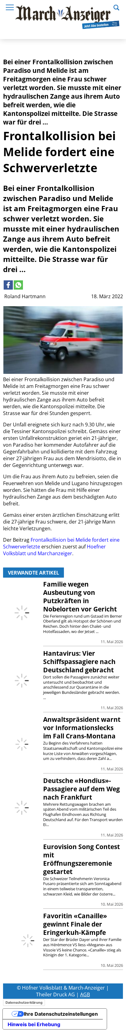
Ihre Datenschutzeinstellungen (61, 1014)
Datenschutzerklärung (24, 1002)
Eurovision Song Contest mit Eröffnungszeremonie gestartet (81, 859)
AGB (85, 994)
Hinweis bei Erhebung (34, 1024)
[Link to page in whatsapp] (18, 285)
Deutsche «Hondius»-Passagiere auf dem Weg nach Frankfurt (81, 788)
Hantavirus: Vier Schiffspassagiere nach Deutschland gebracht (79, 661)
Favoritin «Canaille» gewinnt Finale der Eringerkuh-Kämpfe (75, 924)
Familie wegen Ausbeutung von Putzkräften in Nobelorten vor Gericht (80, 596)
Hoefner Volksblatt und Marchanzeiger (54, 550)
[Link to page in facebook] (8, 285)
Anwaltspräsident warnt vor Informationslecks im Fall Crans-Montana (81, 727)
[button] (116, 7)
